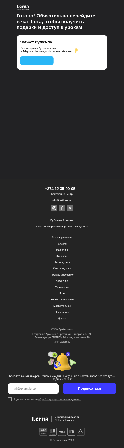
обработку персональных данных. (59, 399)
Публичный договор (62, 220)
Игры (62, 293)
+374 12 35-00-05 (60, 189)
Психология (62, 312)
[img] (37, 60)
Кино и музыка (62, 268)
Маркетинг (62, 249)
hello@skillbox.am (62, 200)
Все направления (62, 237)
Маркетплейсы (62, 305)
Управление (62, 287)
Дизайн (62, 243)
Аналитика (62, 280)
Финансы (61, 256)
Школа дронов (62, 262)
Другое (62, 318)
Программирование (62, 274)
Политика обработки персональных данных (62, 226)
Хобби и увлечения (62, 299)
